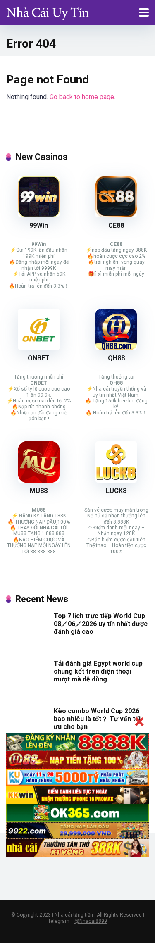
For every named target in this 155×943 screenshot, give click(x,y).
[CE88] (116, 215)
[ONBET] (39, 348)
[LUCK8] (116, 480)
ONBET (39, 358)
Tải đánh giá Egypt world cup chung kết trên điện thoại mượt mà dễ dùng (98, 671)
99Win (38, 225)
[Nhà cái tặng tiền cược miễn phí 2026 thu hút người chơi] (47, 11)
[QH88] (116, 348)
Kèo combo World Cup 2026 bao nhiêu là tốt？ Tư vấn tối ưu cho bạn (97, 719)
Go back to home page (82, 97)
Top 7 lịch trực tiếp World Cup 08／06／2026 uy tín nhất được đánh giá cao (101, 624)
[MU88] (39, 480)
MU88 (39, 491)
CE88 (116, 225)
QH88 (116, 358)
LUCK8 (116, 491)
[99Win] (39, 215)
